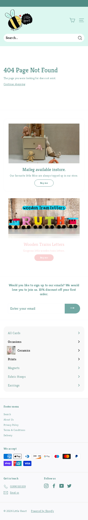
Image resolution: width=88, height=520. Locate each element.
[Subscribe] (72, 308)
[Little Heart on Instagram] (46, 486)
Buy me (44, 182)
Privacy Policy (11, 424)
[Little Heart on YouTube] (61, 486)
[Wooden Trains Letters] (44, 218)
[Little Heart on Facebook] (54, 486)
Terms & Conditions (14, 430)
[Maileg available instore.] (44, 143)
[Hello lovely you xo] (43, 3)
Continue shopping (14, 84)
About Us (9, 419)
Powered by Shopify (42, 511)
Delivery (8, 435)
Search (7, 414)
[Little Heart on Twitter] (69, 486)
